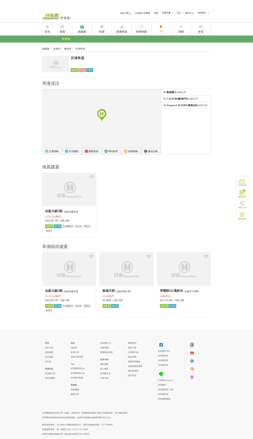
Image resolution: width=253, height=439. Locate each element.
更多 (201, 31)
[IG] (192, 371)
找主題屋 (49, 357)
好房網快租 (163, 356)
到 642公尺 (175, 92)
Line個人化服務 (142, 13)
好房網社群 (163, 365)
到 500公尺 (181, 98)
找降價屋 (49, 352)
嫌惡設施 (152, 151)
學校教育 (113, 151)
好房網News (105, 343)
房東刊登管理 (77, 357)
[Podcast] (192, 379)
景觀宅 (87, 226)
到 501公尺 (185, 105)
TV (161, 31)
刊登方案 (166, 13)
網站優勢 (104, 364)
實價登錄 (121, 31)
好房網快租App (78, 373)
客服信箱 (81, 434)
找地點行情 (50, 373)
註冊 (156, 13)
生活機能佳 (68, 226)
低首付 (49, 231)
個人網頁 (104, 369)
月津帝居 (80, 48)
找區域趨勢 (50, 378)
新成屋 (74, 70)
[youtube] (192, 355)
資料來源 (132, 375)
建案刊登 (75, 394)
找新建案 (75, 389)
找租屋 (74, 347)
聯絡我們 (132, 343)
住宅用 (89, 70)
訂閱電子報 (133, 352)
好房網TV (162, 385)
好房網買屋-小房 (165, 389)
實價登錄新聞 (106, 352)
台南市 (56, 48)
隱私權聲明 (133, 371)
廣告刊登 (132, 347)
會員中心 (189, 13)
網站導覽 (132, 357)
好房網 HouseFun (165, 380)
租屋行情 (75, 352)
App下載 (124, 13)
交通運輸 (54, 151)
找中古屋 (49, 347)
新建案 (82, 31)
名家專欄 (104, 347)
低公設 (78, 226)
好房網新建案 (164, 399)
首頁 (47, 31)
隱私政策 (107, 417)
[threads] (192, 346)
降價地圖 (141, 31)
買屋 (62, 31)
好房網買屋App (78, 368)
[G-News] (192, 363)
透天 (82, 70)
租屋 (102, 31)
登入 (179, 13)
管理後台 (202, 13)
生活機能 (73, 151)
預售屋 (49, 226)
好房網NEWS (164, 351)
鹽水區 (67, 48)
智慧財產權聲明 (135, 366)
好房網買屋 (163, 360)
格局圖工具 (105, 373)
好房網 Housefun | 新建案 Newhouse (56, 17)
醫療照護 (93, 151)
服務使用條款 (134, 361)
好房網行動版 (77, 378)
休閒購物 (133, 151)
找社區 (48, 361)
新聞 (181, 31)
